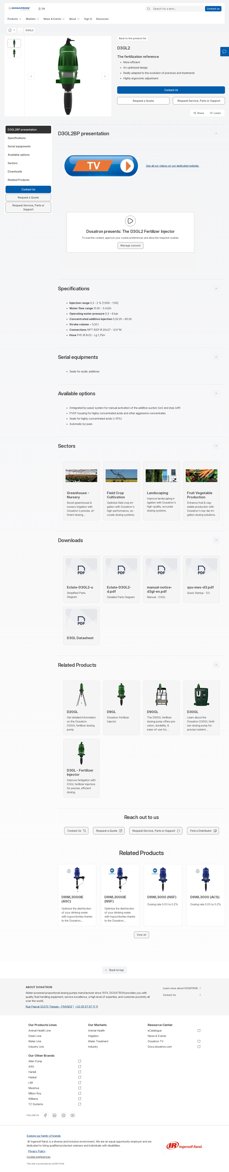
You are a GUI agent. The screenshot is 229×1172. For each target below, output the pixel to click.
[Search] (149, 9)
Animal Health (96, 1030)
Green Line (34, 1036)
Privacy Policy (36, 1151)
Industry (93, 1046)
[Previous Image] (31, 76)
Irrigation (93, 1036)
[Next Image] (105, 76)
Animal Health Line (39, 1030)
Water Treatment (98, 1041)
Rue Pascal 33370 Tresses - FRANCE (49, 1006)
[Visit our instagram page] (63, 1115)
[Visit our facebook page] (45, 1115)
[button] (141, 133)
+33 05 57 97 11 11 (86, 1006)
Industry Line (36, 1046)
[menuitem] (15, 19)
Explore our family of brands (44, 1135)
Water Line (34, 1041)
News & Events (157, 1036)
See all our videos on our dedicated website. (172, 165)
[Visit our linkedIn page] (54, 1115)
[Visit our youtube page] (72, 1115)
